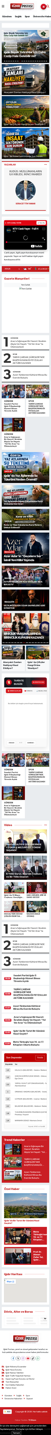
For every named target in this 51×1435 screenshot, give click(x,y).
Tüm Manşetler (12, 1382)
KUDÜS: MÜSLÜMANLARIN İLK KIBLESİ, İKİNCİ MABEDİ (24, 173)
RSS (8, 1412)
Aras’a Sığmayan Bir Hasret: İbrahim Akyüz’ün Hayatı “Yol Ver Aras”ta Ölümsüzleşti (28, 344)
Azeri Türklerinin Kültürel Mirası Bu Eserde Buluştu (30, 376)
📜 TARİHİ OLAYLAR (14, 691)
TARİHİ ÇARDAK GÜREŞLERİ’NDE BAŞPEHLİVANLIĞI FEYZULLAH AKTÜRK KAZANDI (29, 360)
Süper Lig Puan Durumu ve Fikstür (20, 1379)
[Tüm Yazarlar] (45, 165)
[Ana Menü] (3, 6)
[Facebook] (13, 1358)
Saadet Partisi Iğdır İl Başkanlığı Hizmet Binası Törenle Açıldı (26, 978)
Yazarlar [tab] (10, 165)
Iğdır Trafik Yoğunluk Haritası (18, 1376)
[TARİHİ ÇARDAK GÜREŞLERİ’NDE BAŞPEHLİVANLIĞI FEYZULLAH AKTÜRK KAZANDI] (37, 391)
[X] (18, 1358)
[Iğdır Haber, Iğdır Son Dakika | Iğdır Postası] (22, 6)
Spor (27, 16)
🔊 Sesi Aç (41, 223)
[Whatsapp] (37, 1358)
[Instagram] (23, 1358)
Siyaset (29, 1399)
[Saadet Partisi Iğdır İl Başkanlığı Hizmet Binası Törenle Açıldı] (13, 391)
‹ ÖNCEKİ (11, 743)
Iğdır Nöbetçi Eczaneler (16, 1367)
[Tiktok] (33, 1358)
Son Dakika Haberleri (15, 1385)
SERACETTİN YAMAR (24, 204)
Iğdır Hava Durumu (14, 1370)
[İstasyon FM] (43, 7)
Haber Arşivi (11, 1388)
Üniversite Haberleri (13, 1399)
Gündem (7, 16)
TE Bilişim (32, 1420)
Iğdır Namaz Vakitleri (15, 1373)
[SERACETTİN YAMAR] (24, 190)
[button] (5, 46)
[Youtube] (28, 1358)
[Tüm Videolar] (45, 825)
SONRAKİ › (30, 743)
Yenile (40, 1057)
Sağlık (18, 16)
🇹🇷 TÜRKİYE (28, 691)
